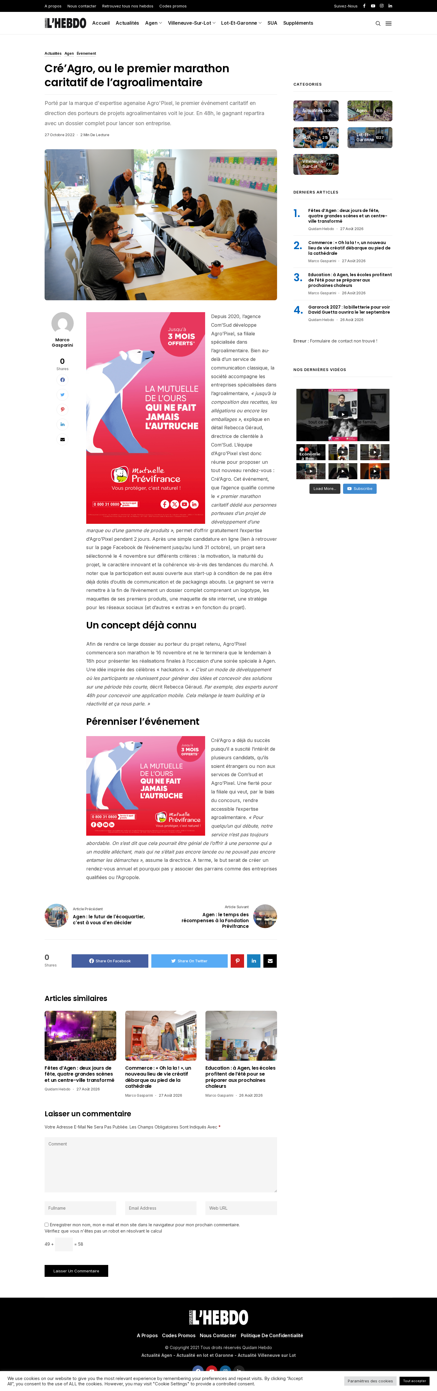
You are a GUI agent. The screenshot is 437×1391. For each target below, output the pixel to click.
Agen (151, 23)
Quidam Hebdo (57, 1089)
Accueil (101, 23)
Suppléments (298, 23)
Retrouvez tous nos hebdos (127, 6)
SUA (272, 23)
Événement (86, 54)
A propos (53, 6)
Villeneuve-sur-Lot (189, 23)
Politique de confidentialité (272, 1335)
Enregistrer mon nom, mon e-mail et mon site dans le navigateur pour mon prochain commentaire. (145, 1224)
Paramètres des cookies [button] (370, 1381)
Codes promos (173, 6)
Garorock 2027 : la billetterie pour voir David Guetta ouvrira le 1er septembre (349, 309)
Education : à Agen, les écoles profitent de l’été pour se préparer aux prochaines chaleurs (240, 1077)
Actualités (127, 23)
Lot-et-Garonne (239, 23)
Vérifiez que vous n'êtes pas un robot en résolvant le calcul (103, 1230)
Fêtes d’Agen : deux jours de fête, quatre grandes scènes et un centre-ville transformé (79, 1074)
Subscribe (363, 488)
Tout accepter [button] (414, 1381)
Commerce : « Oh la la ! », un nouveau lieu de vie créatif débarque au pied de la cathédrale (158, 1077)
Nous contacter (81, 6)
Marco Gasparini (62, 342)
